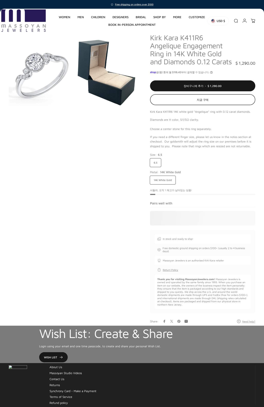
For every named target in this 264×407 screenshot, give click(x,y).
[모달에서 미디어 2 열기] (106, 72)
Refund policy (59, 402)
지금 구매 (202, 99)
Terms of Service (61, 396)
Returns (55, 385)
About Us (56, 367)
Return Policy (170, 269)
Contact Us (57, 379)
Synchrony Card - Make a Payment (73, 391)
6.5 (155, 162)
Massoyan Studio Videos (66, 373)
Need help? (248, 321)
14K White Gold (163, 180)
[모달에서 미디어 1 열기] (40, 72)
